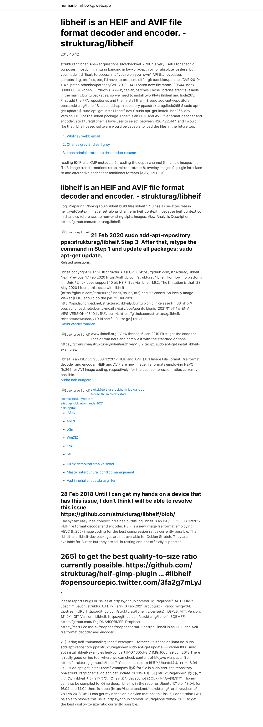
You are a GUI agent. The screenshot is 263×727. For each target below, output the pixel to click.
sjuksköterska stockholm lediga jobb (117, 389)
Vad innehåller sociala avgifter (91, 480)
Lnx (70, 446)
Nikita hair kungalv (76, 380)
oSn (70, 429)
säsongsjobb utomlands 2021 (82, 403)
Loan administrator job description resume (101, 153)
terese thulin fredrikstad (108, 394)
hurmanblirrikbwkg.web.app (86, 5)
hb (69, 454)
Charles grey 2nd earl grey (88, 144)
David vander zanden (78, 324)
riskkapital (68, 408)
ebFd (71, 421)
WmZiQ (73, 438)
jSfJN (71, 413)
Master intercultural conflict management (100, 472)
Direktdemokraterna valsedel (90, 464)
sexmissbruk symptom (77, 399)
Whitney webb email (83, 136)
